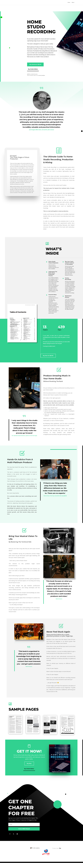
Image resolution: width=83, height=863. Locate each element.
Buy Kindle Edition (33, 69)
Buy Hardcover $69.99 (35, 64)
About (73, 2)
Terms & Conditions (41, 75)
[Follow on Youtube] (17, 834)
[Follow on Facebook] (9, 834)
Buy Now (29, 763)
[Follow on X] (13, 834)
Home (69, 2)
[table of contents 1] (22, 342)
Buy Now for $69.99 (48, 355)
